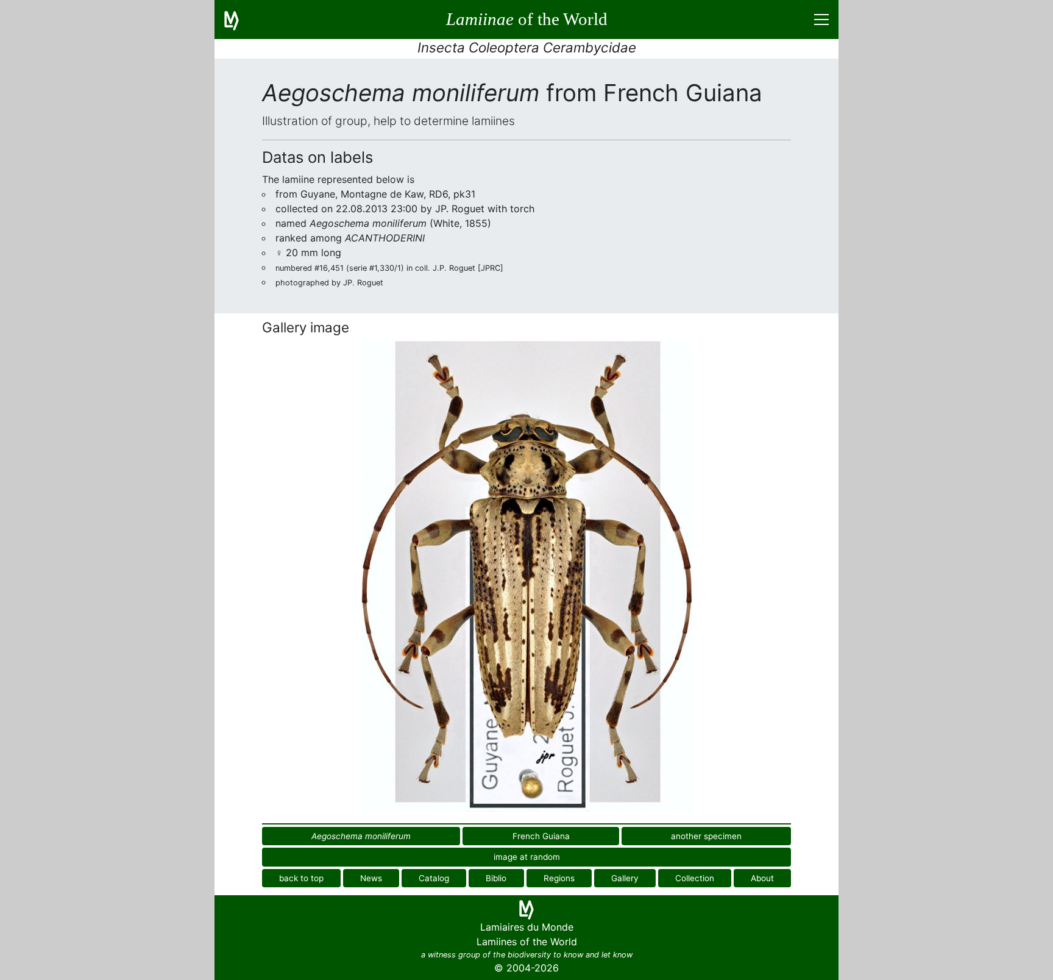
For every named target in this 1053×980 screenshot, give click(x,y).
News (371, 878)
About (762, 878)
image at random (527, 857)
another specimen (706, 836)
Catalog (434, 878)
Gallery (625, 878)
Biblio (496, 878)
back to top (301, 878)
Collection (694, 878)
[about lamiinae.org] (239, 19)
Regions (559, 878)
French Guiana (541, 836)
